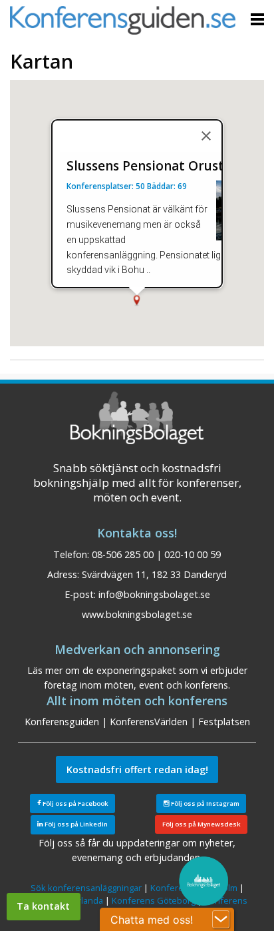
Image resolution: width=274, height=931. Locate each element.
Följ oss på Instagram (204, 803)
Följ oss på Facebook (74, 803)
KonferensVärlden (149, 721)
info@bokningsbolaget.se (154, 594)
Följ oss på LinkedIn (75, 824)
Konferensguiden (62, 721)
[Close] (206, 136)
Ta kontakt (43, 906)
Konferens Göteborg (154, 900)
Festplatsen (224, 721)
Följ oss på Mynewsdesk (201, 824)
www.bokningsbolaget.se (137, 614)
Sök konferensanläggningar (86, 888)
